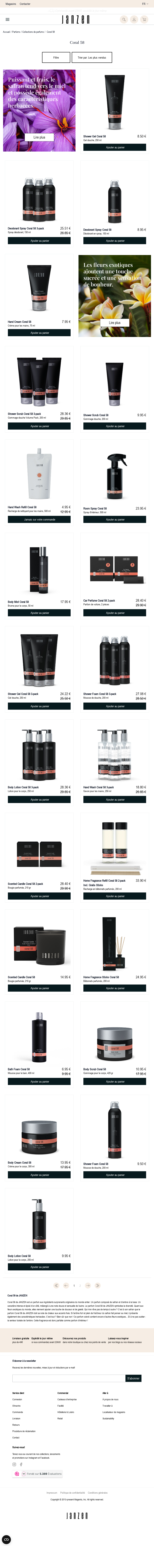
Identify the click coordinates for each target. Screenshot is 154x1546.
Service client (18, 1392)
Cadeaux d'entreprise (67, 1399)
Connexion (17, 1399)
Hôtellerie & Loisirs (65, 1412)
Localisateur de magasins (114, 1412)
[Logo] (75, 19)
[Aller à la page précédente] (66, 1286)
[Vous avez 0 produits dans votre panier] (144, 19)
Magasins (11, 4)
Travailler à (107, 1405)
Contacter (25, 4)
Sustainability (108, 1418)
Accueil (6, 31)
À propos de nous (110, 1399)
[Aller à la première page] (56, 1286)
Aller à (105, 1392)
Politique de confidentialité (72, 1492)
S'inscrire (16, 1405)
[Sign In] (134, 19)
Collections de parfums (33, 31)
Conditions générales (98, 1492)
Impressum (52, 1492)
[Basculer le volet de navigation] (7, 19)
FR (143, 4)
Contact (15, 1437)
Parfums (16, 31)
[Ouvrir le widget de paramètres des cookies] (6, 1539)
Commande (17, 1412)
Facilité (60, 1405)
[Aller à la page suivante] (88, 1286)
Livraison (16, 1418)
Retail (60, 1418)
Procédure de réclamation (23, 1431)
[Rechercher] (124, 19)
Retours (16, 1424)
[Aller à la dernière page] (98, 1286)
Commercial (62, 1392)
